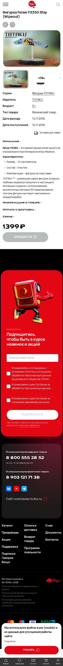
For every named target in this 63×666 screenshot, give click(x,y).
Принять (29, 650)
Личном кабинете (30, 425)
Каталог (7, 525)
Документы (53, 532)
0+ (34, 106)
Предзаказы (10, 532)
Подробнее (10, 641)
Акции (6, 539)
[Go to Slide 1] (16, 79)
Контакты (51, 539)
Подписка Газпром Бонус (8, 558)
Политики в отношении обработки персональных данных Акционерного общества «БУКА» (31, 376)
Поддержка (10, 547)
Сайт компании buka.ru (24, 499)
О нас (49, 525)
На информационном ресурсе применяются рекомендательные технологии (18, 603)
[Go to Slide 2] (40, 79)
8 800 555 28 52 (25, 457)
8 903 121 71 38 (23, 477)
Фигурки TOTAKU (43, 93)
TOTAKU (37, 100)
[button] (31, 48)
